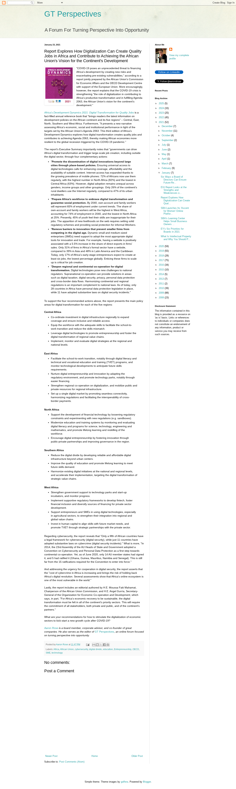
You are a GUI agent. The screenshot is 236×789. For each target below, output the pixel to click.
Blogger (147, 781)
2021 (162, 122)
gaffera (124, 781)
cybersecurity (81, 649)
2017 (162, 260)
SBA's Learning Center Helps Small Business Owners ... (174, 221)
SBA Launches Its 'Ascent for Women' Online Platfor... (175, 211)
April (164, 158)
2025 (162, 103)
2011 (162, 283)
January (166, 172)
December (167, 126)
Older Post (137, 756)
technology (57, 652)
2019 (162, 250)
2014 (162, 274)
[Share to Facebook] (104, 645)
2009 (162, 292)
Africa (56, 649)
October (166, 135)
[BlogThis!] (97, 645)
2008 (162, 297)
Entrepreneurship (122, 649)
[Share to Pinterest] (108, 645)
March (165, 163)
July (164, 144)
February (167, 168)
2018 (162, 255)
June (165, 149)
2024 (162, 108)
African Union (67, 649)
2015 (162, 269)
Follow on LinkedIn (169, 72)
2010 (162, 288)
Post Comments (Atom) (71, 761)
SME (48, 652)
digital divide (95, 649)
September (168, 140)
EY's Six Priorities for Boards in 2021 (172, 230)
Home (94, 756)
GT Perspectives (72, 14)
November (167, 130)
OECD (136, 649)
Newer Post (51, 756)
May (164, 154)
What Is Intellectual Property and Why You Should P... (176, 238)
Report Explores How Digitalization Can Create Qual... (175, 200)
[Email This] (94, 645)
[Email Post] (87, 644)
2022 (162, 117)
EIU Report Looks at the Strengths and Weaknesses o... (174, 190)
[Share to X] (101, 645)
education (108, 649)
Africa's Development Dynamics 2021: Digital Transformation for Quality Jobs (89, 112)
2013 (162, 278)
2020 (162, 246)
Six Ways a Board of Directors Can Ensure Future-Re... (173, 179)
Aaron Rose (51, 627)
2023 (162, 112)
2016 (162, 264)
